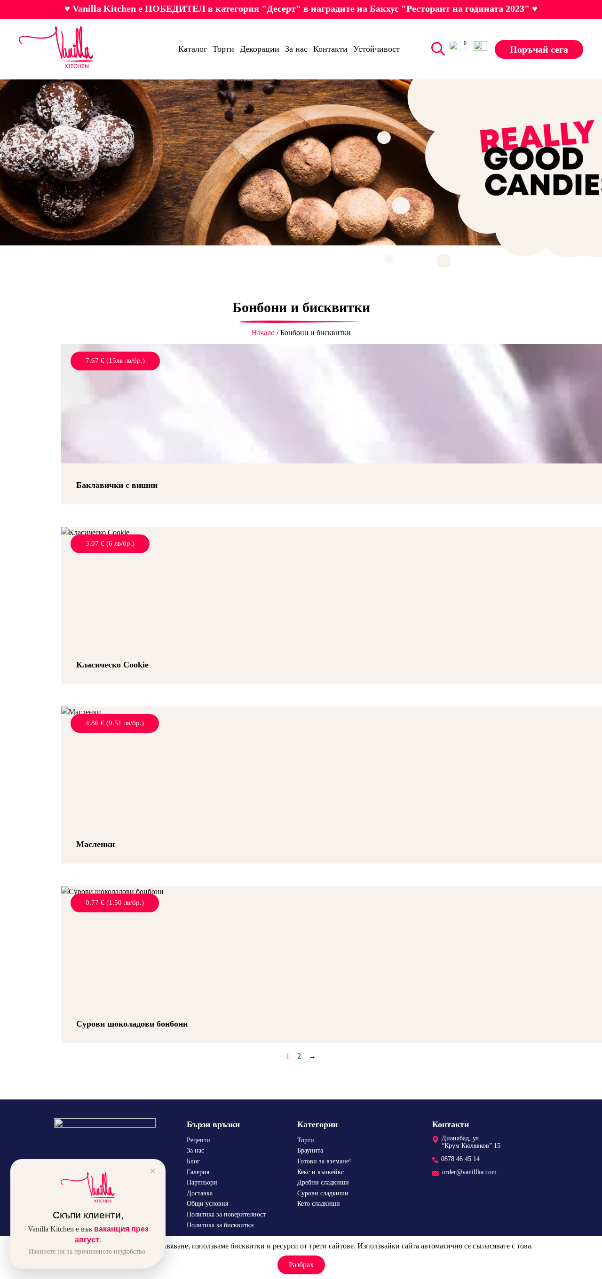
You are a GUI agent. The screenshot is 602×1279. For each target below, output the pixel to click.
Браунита (310, 1150)
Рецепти (198, 1140)
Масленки (95, 844)
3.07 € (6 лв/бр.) (110, 543)
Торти (223, 49)
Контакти (330, 49)
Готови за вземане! (324, 1161)
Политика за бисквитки (220, 1225)
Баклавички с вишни (117, 485)
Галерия (198, 1172)
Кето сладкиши (318, 1203)
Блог (193, 1161)
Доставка (200, 1193)
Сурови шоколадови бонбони (132, 1023)
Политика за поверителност (226, 1214)
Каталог (192, 49)
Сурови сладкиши (323, 1193)
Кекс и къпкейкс (320, 1172)
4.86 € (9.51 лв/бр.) (115, 723)
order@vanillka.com (469, 1172)
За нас (296, 49)
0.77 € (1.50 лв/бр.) (115, 902)
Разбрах (301, 1265)
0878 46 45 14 (460, 1158)
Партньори (202, 1182)
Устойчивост (376, 49)
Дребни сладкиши (323, 1182)
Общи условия (207, 1203)
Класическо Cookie (112, 664)
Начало (263, 333)
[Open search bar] (436, 49)
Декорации (259, 49)
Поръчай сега (539, 49)
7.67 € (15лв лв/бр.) (115, 360)
